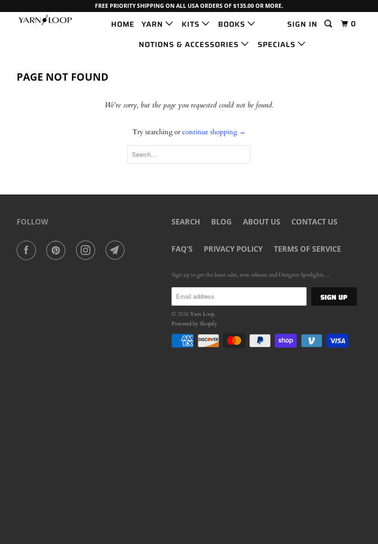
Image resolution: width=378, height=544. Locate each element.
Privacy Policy (233, 249)
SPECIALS (278, 44)
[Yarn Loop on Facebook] (28, 250)
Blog (221, 222)
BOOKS (233, 24)
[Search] (329, 24)
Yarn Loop (202, 314)
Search (185, 222)
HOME (123, 24)
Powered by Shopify (194, 323)
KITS (192, 24)
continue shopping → (214, 131)
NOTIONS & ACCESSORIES (190, 44)
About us (261, 222)
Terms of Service (307, 249)
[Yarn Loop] (45, 20)
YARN (153, 24)
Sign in (302, 24)
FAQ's (182, 249)
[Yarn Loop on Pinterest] (57, 250)
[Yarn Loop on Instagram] (87, 250)
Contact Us (314, 222)
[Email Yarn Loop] (117, 250)
